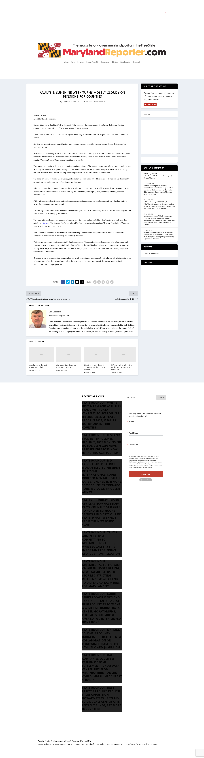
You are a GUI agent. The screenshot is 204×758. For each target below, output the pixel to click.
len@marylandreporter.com (59, 315)
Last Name (133, 445)
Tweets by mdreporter (151, 253)
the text (46, 223)
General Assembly (92, 62)
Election (115, 62)
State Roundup (125, 62)
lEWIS (146, 173)
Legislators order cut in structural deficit (39, 366)
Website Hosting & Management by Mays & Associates (59, 741)
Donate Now (150, 104)
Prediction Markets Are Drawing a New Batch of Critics (159, 177)
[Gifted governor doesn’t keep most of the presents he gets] (96, 354)
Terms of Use (86, 741)
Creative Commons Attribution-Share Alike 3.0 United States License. (132, 744)
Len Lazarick (68, 101)
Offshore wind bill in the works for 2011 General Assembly (121, 367)
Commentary (105, 62)
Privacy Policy (43, 426)
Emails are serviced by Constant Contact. (141, 468)
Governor (80, 62)
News (73, 62)
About (66, 62)
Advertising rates (44, 420)
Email (131, 421)
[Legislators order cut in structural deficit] (41, 354)
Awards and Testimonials (47, 403)
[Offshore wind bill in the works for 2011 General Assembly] (123, 354)
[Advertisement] (160, 137)
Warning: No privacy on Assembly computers (66, 366)
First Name (133, 433)
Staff (40, 397)
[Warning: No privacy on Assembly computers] (68, 354)
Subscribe (145, 474)
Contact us (42, 431)
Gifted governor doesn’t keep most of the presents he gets (95, 367)
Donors (41, 414)
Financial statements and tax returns (51, 409)
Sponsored (136, 62)
